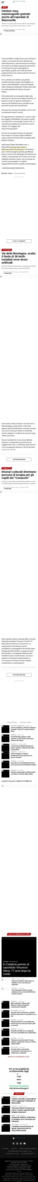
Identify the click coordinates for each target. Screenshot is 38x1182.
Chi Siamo (5, 1148)
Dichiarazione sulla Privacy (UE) (19, 1151)
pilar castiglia (19, 173)
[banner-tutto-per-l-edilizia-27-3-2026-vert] (17, 781)
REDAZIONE (8, 273)
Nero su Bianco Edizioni (27, 1148)
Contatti (14, 1148)
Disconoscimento (27, 1153)
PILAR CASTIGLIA (10, 31)
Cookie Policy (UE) (12, 1153)
